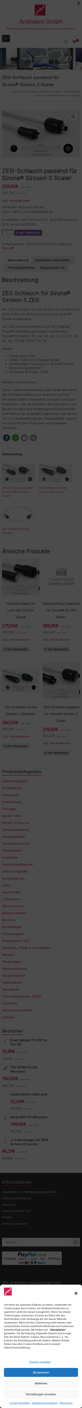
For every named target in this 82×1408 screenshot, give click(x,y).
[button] (76, 1293)
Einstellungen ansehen (41, 1394)
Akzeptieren (41, 1372)
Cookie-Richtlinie (20, 1402)
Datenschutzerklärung (45, 1402)
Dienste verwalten (40, 1361)
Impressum (66, 1402)
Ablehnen (41, 1383)
